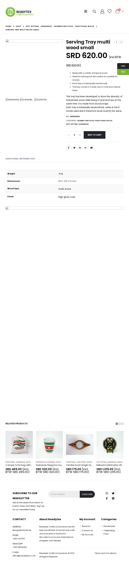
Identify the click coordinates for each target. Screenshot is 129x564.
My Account (87, 534)
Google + (85, 147)
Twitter (74, 147)
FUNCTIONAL (10, 462)
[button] (116, 424)
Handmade (84, 124)
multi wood (64, 188)
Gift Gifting (72, 124)
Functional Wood (103, 120)
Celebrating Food (85, 120)
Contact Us (87, 530)
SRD (121, 71)
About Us (86, 526)
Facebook (68, 147)
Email (91, 147)
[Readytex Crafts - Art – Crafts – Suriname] (19, 11)
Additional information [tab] (20, 158)
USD (121, 66)
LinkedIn (80, 147)
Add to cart (95, 135)
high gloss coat (66, 197)
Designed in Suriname (45, 462)
